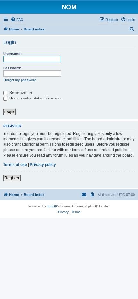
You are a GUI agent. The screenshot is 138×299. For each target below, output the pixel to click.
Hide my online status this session (35, 98)
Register (11, 178)
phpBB (52, 206)
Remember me (20, 92)
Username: (12, 54)
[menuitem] (17, 19)
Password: (12, 68)
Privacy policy (43, 164)
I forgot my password (19, 80)
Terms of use (15, 164)
